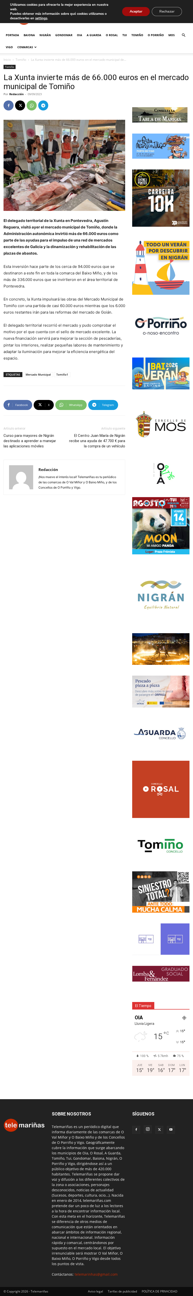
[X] (20, 105)
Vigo (9, 47)
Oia (79, 35)
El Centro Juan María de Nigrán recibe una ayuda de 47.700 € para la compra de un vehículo (97, 440)
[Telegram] (43, 105)
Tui (124, 35)
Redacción (16, 94)
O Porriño (156, 35)
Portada (12, 35)
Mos (171, 35)
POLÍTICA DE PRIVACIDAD (159, 1291)
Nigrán (45, 35)
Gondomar (63, 35)
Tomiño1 (62, 374)
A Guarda (94, 35)
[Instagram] (148, 1129)
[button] (183, 35)
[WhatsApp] (32, 105)
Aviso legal (95, 1291)
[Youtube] (171, 1130)
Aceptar (136, 11)
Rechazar (166, 11)
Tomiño (137, 35)
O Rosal (112, 35)
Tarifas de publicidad (122, 1291)
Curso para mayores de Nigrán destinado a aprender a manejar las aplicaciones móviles (30, 440)
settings (41, 18)
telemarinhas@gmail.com (96, 1274)
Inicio (7, 59)
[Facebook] (9, 105)
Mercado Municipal (38, 374)
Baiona (29, 35)
